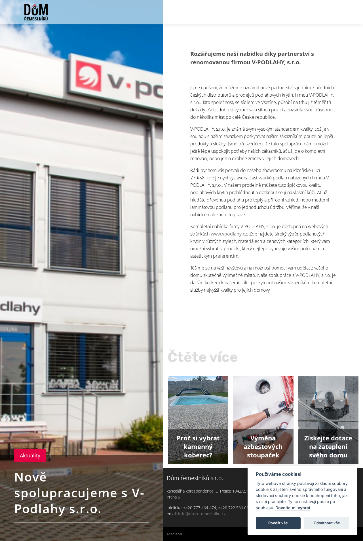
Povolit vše (278, 523)
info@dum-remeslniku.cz (202, 513)
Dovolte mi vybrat (292, 507)
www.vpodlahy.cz (229, 234)
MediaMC (175, 533)
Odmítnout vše (327, 523)
